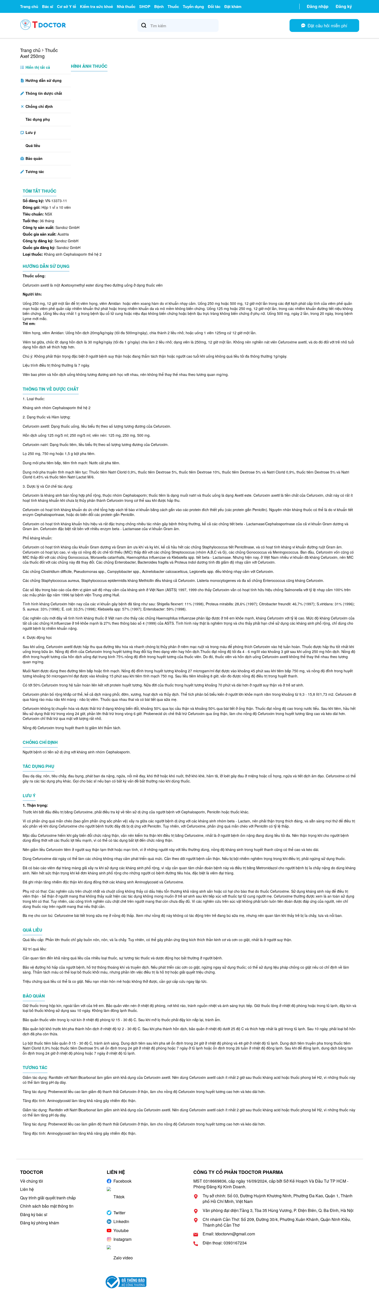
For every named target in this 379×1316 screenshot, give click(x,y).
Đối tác (214, 6)
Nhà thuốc (126, 6)
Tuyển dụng (193, 6)
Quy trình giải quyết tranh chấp (48, 1198)
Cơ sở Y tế (66, 6)
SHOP (144, 6)
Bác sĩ (47, 6)
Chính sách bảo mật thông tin (46, 1206)
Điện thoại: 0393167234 (225, 1243)
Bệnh (159, 6)
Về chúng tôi (31, 1181)
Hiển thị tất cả (37, 67)
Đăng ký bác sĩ (33, 1214)
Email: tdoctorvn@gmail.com (229, 1234)
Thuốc (173, 6)
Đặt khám (232, 6)
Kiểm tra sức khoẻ (96, 6)
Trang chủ (29, 6)
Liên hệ (27, 1189)
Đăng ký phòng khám (39, 1223)
